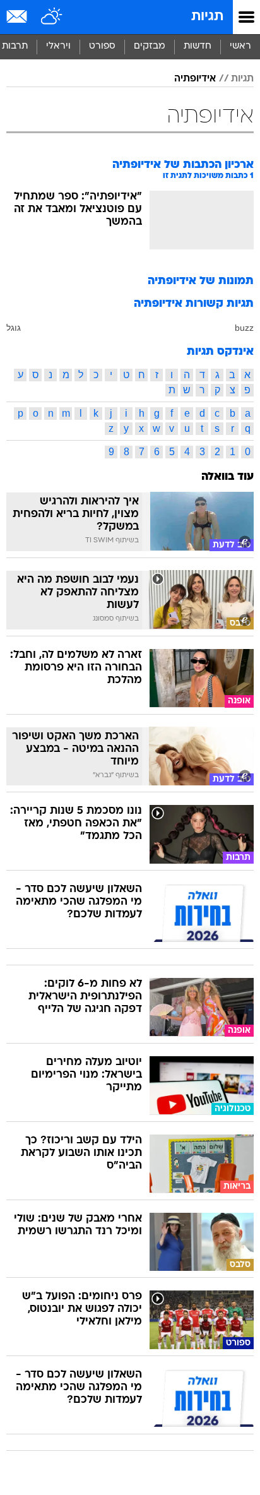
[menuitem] (197, 47)
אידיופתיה (195, 79)
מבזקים (149, 46)
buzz (244, 328)
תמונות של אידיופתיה (201, 281)
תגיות (207, 16)
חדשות (197, 46)
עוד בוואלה (227, 477)
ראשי (240, 46)
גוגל (13, 328)
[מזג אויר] (52, 17)
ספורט (102, 46)
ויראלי (58, 46)
